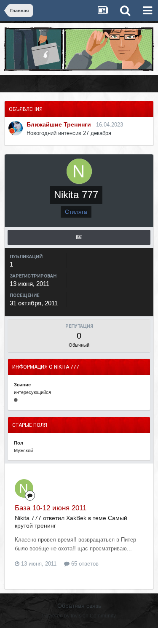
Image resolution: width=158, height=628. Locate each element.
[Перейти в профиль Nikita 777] (24, 488)
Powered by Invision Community (79, 616)
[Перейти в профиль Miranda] (15, 128)
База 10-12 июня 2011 (50, 508)
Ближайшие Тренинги (59, 124)
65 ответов (84, 564)
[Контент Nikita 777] (79, 237)
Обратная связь (79, 605)
